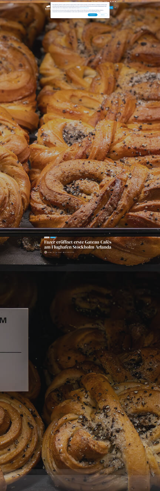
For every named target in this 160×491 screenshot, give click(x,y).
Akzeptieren (92, 14)
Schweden (47, 237)
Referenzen (99, 1)
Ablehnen (103, 14)
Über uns (93, 1)
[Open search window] (115, 7)
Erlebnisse (53, 237)
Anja (50, 252)
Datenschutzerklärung (84, 7)
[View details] (110, 1)
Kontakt (105, 1)
